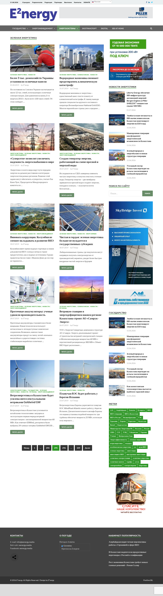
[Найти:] (131, 193)
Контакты (77, 2)
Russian (97, 2)
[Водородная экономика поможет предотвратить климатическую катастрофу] (81, 58)
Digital (104, 28)
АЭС (112, 410)
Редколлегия (37, 2)
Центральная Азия (126, 436)
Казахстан (142, 421)
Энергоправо (91, 234)
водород (128, 443)
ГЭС (140, 417)
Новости (31, 75)
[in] (149, 2)
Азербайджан (121, 410)
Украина (143, 432)
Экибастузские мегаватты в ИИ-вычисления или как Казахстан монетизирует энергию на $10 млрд (139, 119)
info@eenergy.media (25, 542)
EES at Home (118, 28)
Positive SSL (148, 580)
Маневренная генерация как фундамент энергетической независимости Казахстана (139, 137)
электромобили (116, 465)
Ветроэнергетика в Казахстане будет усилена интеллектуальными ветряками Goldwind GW (32, 399)
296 (64, 448)
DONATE (87, 2)
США (112, 432)
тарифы (129, 462)
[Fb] (146, 2)
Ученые (113, 436)
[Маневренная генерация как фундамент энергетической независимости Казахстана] (117, 133)
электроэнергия (130, 465)
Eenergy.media (83, 75)
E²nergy (26, 85)
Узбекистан (133, 432)
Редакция (48, 2)
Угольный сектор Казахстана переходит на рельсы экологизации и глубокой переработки (138, 170)
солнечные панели (117, 462)
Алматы (132, 410)
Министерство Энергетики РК (121, 429)
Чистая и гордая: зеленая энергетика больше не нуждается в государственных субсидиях (81, 240)
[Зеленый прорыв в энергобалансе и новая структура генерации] (117, 151)
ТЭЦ (125, 432)
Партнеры (58, 2)
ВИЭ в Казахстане (131, 414)
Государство (19, 28)
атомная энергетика (137, 440)
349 (78, 448)
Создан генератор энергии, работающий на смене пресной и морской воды (78, 162)
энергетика (143, 465)
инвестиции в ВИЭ (117, 454)
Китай (112, 425)
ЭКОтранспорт (89, 28)
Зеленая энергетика (18, 75)
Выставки (68, 2)
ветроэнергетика (116, 443)
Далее (87, 448)
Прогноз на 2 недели (70, 548)
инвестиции (131, 451)
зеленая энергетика (117, 451)
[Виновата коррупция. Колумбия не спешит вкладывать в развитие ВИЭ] (32, 218)
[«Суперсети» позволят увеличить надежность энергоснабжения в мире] (32, 137)
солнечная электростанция (120, 458)
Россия (146, 429)
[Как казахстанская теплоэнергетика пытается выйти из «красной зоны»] (117, 386)
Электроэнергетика (18, 390)
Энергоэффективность (118, 440)
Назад (26, 448)
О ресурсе (26, 2)
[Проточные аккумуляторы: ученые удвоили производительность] (32, 290)
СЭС (118, 432)
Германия (113, 421)
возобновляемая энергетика (120, 447)
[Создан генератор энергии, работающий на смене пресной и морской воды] (81, 137)
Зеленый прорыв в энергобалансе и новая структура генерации (137, 153)
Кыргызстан (122, 425)
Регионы (63, 308)
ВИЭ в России (115, 417)
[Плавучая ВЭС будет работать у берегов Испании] (81, 374)
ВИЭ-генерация (116, 414)
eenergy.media (25, 545)
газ (135, 447)
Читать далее (16, 107)
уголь (137, 462)
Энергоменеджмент (42, 28)
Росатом (138, 429)
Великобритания (129, 417)
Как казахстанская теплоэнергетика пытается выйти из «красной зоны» (139, 389)
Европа (123, 421)
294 (47, 448)
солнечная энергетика (141, 458)
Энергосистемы (67, 28)
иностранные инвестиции (136, 454)
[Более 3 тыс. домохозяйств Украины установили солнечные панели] (32, 58)
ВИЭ (149, 410)
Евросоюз (132, 421)
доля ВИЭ (142, 447)
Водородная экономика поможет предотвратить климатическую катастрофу (78, 81)
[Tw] (152, 2)
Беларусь (141, 410)
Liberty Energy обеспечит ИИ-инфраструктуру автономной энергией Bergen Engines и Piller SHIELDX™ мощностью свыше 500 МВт (138, 99)
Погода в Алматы (67, 542)
